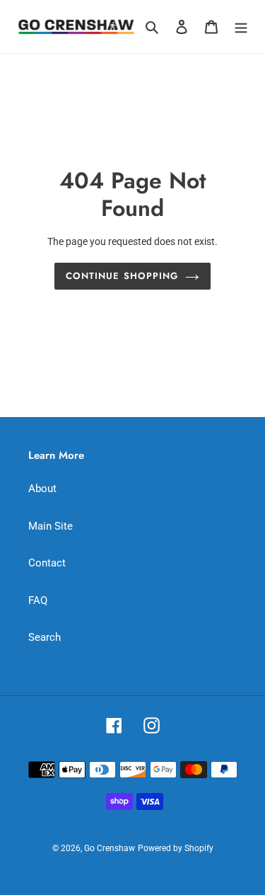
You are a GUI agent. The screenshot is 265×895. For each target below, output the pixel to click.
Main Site (50, 526)
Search (44, 637)
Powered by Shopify (175, 848)
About (42, 488)
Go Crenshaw (109, 848)
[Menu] (241, 26)
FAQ (37, 600)
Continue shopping (122, 276)
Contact (47, 563)
